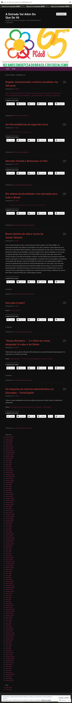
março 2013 (8, 678)
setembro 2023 (9, 457)
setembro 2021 (9, 504)
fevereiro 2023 (9, 470)
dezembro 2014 (9, 657)
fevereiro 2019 (9, 558)
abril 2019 (8, 554)
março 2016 (8, 627)
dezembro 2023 (9, 451)
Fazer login (8, 689)
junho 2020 (8, 526)
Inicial (7, 69)
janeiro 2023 (8, 472)
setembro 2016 (9, 615)
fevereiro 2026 (9, 437)
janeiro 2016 (8, 631)
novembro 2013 (9, 674)
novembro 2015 (9, 635)
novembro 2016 (9, 611)
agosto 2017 (8, 593)
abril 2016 (8, 625)
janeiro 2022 (8, 496)
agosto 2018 (8, 569)
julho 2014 (8, 666)
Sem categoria (17, 185)
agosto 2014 (8, 664)
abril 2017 (8, 601)
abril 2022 (8, 490)
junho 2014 (8, 668)
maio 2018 (8, 575)
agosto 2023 (8, 459)
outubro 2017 (9, 589)
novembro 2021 (9, 500)
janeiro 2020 (8, 536)
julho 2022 (8, 484)
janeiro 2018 (8, 583)
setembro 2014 (9, 662)
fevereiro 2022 (9, 494)
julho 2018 (8, 571)
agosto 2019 (8, 546)
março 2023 (8, 468)
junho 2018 (8, 573)
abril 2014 (8, 670)
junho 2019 (8, 550)
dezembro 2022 (9, 474)
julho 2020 (8, 524)
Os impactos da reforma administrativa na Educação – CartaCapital (30, 407)
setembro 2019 (9, 544)
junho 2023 (8, 462)
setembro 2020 (9, 520)
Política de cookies (46, 700)
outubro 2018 (9, 565)
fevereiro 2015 (9, 653)
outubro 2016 (9, 613)
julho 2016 (8, 619)
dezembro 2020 (9, 514)
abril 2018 (8, 577)
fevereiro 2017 (9, 605)
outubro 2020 (9, 518)
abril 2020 (8, 530)
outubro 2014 (9, 660)
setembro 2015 (9, 639)
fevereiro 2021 (9, 510)
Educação (15, 225)
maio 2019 (8, 552)
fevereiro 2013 (9, 680)
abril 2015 (8, 649)
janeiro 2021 (8, 512)
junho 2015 (8, 645)
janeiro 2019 (8, 560)
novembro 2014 (9, 659)
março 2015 (8, 651)
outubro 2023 (9, 455)
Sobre (13, 69)
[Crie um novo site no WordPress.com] (36, 2)
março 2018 (8, 579)
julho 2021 (8, 508)
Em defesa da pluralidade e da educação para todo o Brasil (27, 205)
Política (15, 115)
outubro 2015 (9, 637)
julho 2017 (8, 595)
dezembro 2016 (9, 609)
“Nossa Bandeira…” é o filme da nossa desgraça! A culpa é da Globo (31, 359)
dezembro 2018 (9, 562)
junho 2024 (8, 443)
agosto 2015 (8, 641)
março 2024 (8, 445)
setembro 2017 (9, 591)
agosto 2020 (8, 522)
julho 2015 (8, 643)
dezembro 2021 (9, 498)
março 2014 (8, 672)
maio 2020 (8, 528)
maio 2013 (8, 676)
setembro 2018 (9, 567)
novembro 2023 (9, 453)
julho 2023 (8, 461)
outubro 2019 (9, 542)
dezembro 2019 (9, 538)
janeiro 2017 (8, 607)
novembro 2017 (9, 587)
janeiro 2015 (8, 655)
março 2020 (8, 532)
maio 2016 (8, 623)
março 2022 (8, 492)
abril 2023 (8, 467)
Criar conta (8, 687)
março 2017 (8, 603)
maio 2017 (8, 599)
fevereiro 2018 (9, 581)
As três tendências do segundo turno (26, 124)
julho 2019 (8, 548)
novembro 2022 (9, 476)
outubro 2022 (9, 478)
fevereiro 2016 (9, 629)
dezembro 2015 (9, 633)
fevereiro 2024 (9, 447)
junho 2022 (8, 486)
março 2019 (8, 556)
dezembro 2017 (9, 585)
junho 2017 (8, 597)
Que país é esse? (15, 302)
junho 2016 (8, 621)
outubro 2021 (9, 502)
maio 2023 (8, 465)
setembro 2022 (9, 480)
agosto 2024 (8, 441)
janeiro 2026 (8, 439)
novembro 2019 (9, 540)
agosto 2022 (8, 482)
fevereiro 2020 (9, 534)
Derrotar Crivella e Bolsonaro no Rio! (26, 161)
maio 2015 (8, 647)
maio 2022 (8, 488)
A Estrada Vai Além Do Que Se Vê (20, 15)
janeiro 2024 (8, 449)
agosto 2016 (8, 617)
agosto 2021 (8, 506)
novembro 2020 (9, 516)
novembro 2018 (9, 563)
